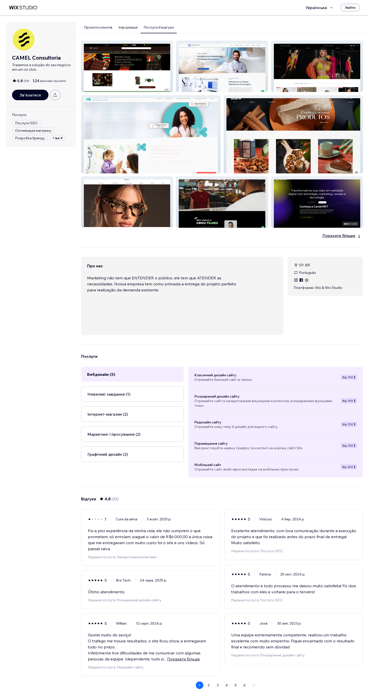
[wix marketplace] (23, 8)
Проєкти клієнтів (98, 27)
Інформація (128, 27)
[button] (127, 66)
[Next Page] (254, 685)
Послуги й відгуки (159, 27)
